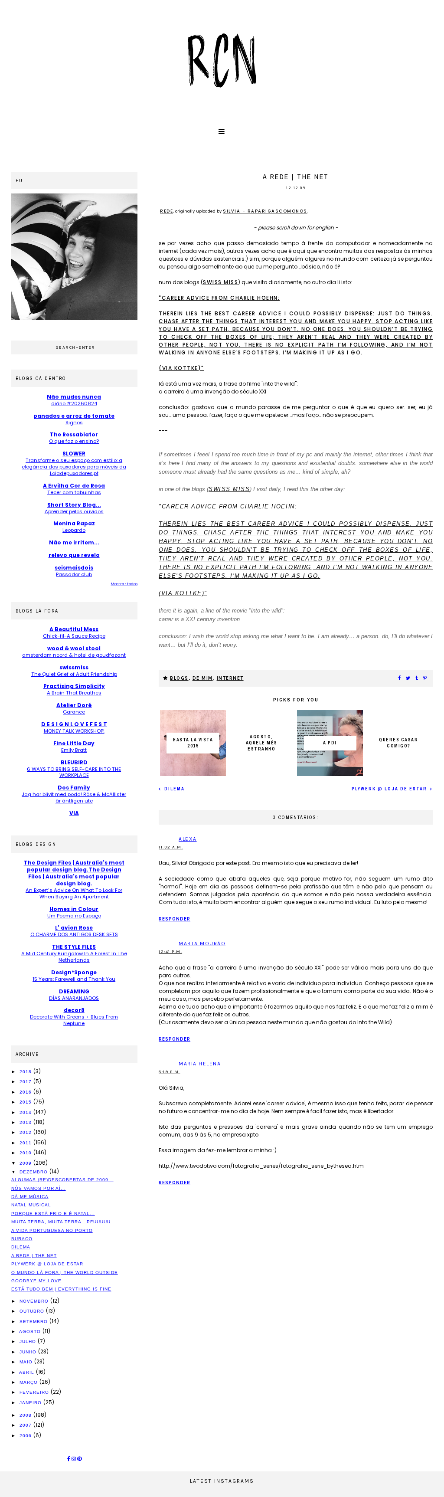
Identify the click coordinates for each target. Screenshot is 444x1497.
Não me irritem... (74, 542)
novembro (35, 1301)
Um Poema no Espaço (74, 915)
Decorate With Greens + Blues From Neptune (74, 1020)
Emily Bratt (74, 750)
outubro (33, 1311)
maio (27, 1361)
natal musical (31, 1204)
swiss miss (220, 282)
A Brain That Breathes (74, 692)
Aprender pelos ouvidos (74, 511)
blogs (179, 678)
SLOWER (73, 453)
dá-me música (30, 1196)
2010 (26, 1152)
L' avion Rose (74, 927)
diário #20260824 (74, 403)
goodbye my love (36, 1280)
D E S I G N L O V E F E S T (74, 724)
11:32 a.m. (171, 847)
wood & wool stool (74, 648)
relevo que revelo (74, 555)
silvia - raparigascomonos (265, 211)
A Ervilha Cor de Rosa (74, 485)
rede (166, 211)
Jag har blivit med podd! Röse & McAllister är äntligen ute (74, 797)
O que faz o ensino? (74, 441)
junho (29, 1352)
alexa (188, 839)
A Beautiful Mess (73, 629)
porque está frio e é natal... (53, 1213)
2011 (26, 1142)
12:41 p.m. (170, 951)
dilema (174, 789)
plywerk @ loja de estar (390, 789)
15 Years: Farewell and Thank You (74, 979)
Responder (174, 919)
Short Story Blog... (74, 504)
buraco (22, 1238)
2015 (26, 1102)
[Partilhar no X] (408, 678)
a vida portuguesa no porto (52, 1230)
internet (230, 678)
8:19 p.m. (169, 1071)
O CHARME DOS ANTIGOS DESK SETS (74, 934)
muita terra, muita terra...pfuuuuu (61, 1221)
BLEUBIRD (74, 762)
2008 (26, 1415)
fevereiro (35, 1392)
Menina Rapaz (74, 523)
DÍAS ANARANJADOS (74, 998)
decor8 (74, 1010)
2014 (26, 1112)
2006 (26, 1435)
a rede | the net (34, 1255)
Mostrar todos (124, 583)
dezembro (34, 1171)
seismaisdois (74, 567)
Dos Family (74, 787)
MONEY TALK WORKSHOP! (74, 730)
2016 (26, 1092)
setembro (34, 1321)
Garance (74, 711)
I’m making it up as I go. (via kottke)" (296, 549)
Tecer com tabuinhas (74, 492)
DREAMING (74, 991)
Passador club (74, 574)
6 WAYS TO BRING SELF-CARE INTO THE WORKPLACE (74, 772)
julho (29, 1341)
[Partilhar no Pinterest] (425, 678)
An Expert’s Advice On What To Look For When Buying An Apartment (74, 893)
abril (27, 1372)
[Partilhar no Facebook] (400, 678)
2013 (26, 1122)
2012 (26, 1132)
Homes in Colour (73, 909)
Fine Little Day (74, 743)
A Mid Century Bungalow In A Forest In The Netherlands (74, 956)
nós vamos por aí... (38, 1188)
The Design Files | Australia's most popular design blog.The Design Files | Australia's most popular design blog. (74, 873)
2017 (26, 1081)
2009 (26, 1163)
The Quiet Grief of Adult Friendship (74, 674)
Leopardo (73, 530)
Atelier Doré (74, 705)
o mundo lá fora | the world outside (64, 1272)
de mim (203, 678)
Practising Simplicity (74, 686)
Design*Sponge (74, 972)
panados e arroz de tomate (73, 415)
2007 (26, 1425)
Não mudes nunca (74, 396)
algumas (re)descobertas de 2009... (62, 1179)
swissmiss (73, 667)
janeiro (31, 1402)
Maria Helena (200, 1064)
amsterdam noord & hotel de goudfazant (74, 655)
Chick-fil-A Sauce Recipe (74, 635)
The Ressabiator (74, 434)
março (29, 1382)
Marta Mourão (202, 943)
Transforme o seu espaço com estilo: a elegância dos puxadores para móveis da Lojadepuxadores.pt (74, 467)
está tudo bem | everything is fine (61, 1289)
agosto (30, 1331)
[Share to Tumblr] (417, 678)
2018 (26, 1071)
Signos (74, 422)
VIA (74, 813)
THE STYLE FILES (74, 946)
